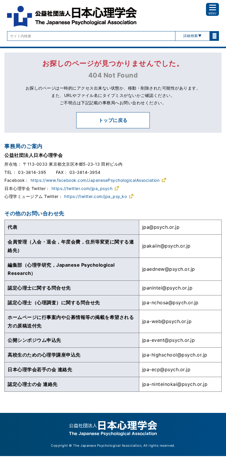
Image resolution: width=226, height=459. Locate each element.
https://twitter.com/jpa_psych (82, 188)
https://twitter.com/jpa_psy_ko (95, 196)
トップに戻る (113, 120)
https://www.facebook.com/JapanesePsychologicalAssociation (95, 180)
